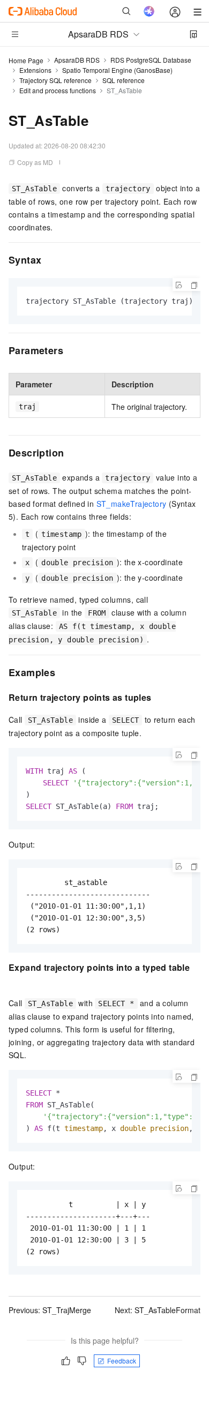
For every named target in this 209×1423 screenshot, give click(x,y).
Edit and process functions (57, 90)
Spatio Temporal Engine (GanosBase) (117, 69)
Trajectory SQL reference (55, 80)
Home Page (26, 60)
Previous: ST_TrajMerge (50, 1310)
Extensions (35, 69)
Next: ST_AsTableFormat (157, 1310)
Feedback (121, 1360)
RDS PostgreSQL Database (150, 59)
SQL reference (123, 80)
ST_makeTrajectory (131, 503)
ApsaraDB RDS (77, 59)
